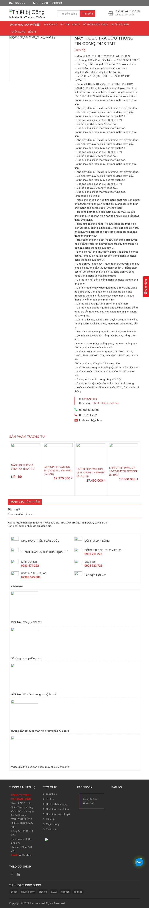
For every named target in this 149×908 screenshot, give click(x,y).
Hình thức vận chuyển (58, 814)
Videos (76, 24)
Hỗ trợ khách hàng (95, 24)
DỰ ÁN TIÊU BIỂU (120, 24)
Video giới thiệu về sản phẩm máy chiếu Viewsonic (40, 766)
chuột (14, 891)
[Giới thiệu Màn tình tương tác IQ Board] (74, 677)
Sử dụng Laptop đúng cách (26, 658)
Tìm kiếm (87, 13)
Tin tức (64, 24)
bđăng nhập (26, 525)
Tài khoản (51, 829)
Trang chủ (50, 24)
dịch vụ (43, 891)
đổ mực (78, 891)
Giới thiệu (51, 793)
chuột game (28, 891)
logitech (65, 891)
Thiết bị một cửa (109, 403)
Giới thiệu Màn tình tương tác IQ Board (33, 694)
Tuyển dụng (18, 31)
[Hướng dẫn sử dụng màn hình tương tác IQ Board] (74, 713)
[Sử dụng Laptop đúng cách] (74, 641)
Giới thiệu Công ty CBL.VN (26, 622)
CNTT (95, 403)
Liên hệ (32, 31)
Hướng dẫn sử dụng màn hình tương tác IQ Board (40, 730)
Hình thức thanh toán (58, 809)
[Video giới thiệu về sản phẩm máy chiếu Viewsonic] (74, 749)
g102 (54, 891)
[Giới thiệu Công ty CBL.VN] (74, 605)
